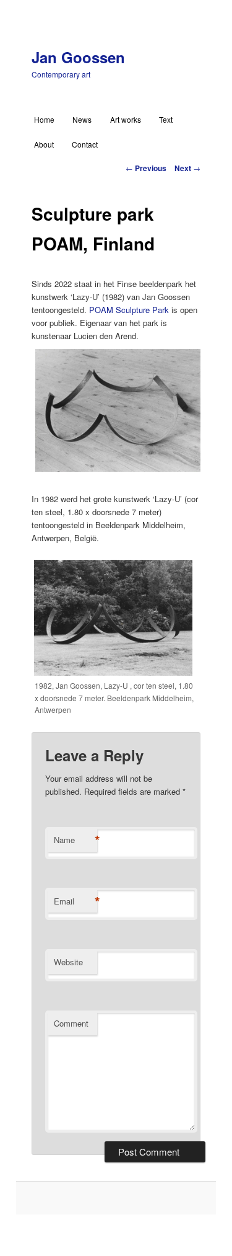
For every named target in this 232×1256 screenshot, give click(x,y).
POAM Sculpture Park (129, 310)
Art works (125, 119)
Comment (71, 1023)
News (82, 119)
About (44, 144)
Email (75, 901)
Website (68, 962)
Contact (85, 144)
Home (44, 119)
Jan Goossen (78, 57)
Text (166, 119)
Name (75, 840)
